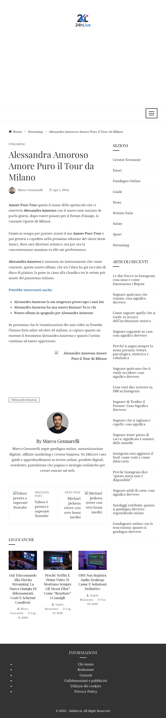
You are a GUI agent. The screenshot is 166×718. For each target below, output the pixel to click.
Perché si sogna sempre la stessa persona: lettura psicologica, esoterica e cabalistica (133, 352)
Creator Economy (127, 160)
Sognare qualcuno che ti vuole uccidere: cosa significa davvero (131, 372)
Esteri (117, 170)
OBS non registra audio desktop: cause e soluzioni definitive (92, 582)
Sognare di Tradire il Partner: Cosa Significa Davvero (130, 406)
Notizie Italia (123, 213)
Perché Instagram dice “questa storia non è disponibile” (130, 476)
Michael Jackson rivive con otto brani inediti (72, 505)
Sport (117, 234)
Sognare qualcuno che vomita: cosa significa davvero (130, 298)
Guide (117, 192)
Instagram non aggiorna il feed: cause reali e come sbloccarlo (133, 457)
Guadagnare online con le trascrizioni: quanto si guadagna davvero (133, 527)
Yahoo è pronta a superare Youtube (42, 504)
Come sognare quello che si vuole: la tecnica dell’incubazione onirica (134, 317)
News (117, 202)
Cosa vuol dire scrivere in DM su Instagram (133, 389)
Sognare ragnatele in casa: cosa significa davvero (133, 333)
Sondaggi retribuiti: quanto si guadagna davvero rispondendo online (134, 509)
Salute (117, 224)
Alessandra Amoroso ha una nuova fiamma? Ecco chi (55, 307)
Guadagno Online (126, 181)
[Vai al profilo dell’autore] (58, 423)
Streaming (17, 144)
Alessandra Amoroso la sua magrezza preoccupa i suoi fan (59, 302)
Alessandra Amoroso (25, 399)
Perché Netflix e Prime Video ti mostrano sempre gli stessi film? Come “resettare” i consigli (58, 586)
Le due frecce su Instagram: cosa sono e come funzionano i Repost (134, 280)
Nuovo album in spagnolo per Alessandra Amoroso (53, 313)
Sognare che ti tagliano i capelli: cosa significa (131, 422)
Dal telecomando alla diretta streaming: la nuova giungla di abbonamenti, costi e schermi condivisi (23, 589)
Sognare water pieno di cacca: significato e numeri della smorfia (133, 439)
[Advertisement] (83, 65)
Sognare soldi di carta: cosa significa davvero (134, 492)
